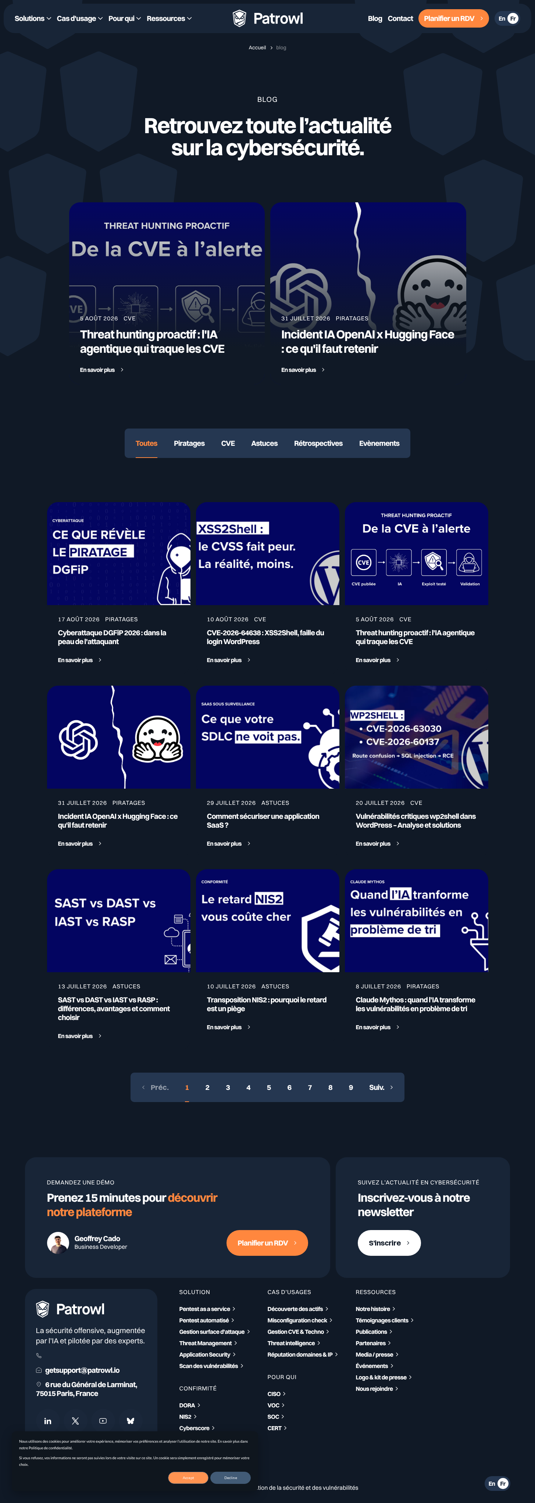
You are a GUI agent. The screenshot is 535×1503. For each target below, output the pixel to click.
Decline (230, 1477)
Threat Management (205, 1343)
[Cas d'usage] (80, 18)
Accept (188, 1477)
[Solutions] (33, 18)
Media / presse (374, 1354)
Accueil (258, 47)
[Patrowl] (268, 19)
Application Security (205, 1354)
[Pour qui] (124, 18)
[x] (76, 1421)
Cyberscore (194, 1428)
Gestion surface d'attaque (212, 1332)
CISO (274, 1394)
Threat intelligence (291, 1343)
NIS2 (185, 1417)
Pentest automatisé (204, 1320)
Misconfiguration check (297, 1320)
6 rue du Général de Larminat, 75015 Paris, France (86, 1389)
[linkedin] (48, 1421)
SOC (273, 1417)
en (502, 18)
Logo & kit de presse (381, 1377)
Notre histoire (373, 1309)
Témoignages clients (382, 1320)
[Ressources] (169, 18)
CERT (275, 1428)
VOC (273, 1405)
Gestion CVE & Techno (296, 1332)
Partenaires (371, 1343)
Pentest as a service (204, 1309)
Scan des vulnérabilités (208, 1366)
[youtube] (103, 1421)
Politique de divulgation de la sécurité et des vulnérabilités (283, 1487)
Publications (371, 1332)
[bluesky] (131, 1421)
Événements (372, 1366)
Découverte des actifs (295, 1309)
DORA (187, 1405)
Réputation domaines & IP (300, 1354)
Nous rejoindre (374, 1389)
